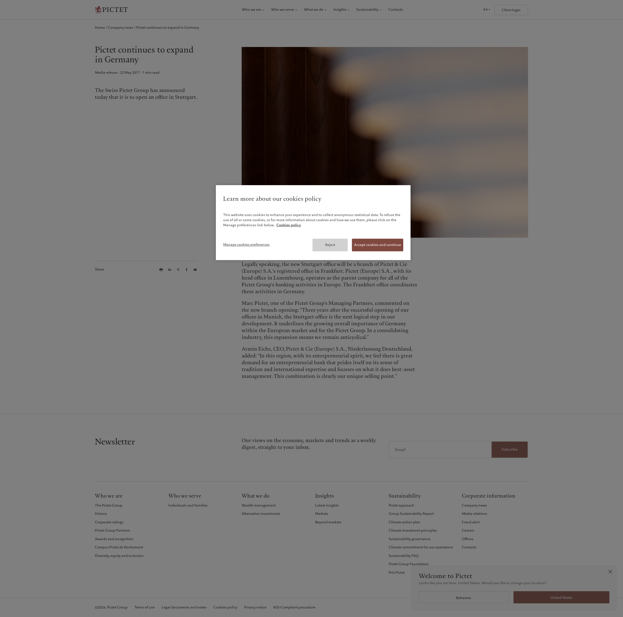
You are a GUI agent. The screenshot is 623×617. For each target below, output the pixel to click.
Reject (330, 244)
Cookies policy (288, 225)
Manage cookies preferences (246, 244)
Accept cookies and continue (377, 244)
